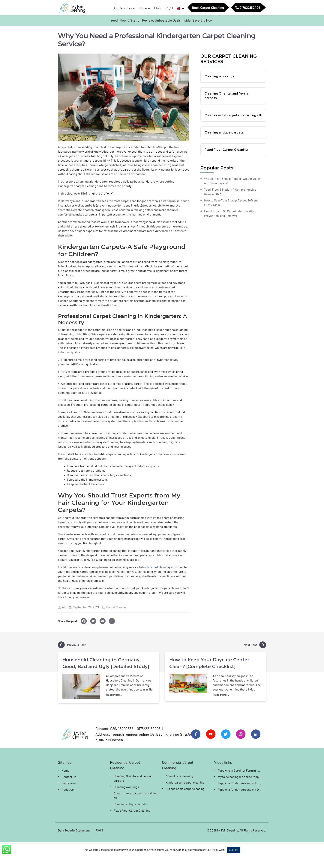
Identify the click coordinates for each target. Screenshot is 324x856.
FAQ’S (99, 830)
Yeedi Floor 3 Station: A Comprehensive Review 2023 (230, 192)
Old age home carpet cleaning (185, 788)
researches (82, 433)
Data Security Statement (74, 830)
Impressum (69, 783)
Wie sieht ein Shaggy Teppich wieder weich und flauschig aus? (232, 181)
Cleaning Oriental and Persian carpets (133, 778)
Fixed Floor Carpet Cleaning (132, 810)
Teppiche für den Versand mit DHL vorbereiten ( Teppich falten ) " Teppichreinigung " (240, 789)
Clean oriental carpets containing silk (136, 795)
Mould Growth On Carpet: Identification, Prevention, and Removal (230, 213)
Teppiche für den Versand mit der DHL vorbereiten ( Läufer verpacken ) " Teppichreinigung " (240, 783)
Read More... (114, 694)
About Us (68, 789)
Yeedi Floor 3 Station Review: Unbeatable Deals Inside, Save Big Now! (162, 20)
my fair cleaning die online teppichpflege (240, 776)
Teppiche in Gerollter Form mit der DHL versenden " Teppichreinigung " (240, 770)
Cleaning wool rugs (126, 787)
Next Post (250, 644)
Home (65, 770)
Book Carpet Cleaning (208, 7)
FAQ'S (169, 8)
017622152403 (249, 7)
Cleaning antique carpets (130, 804)
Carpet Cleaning (117, 607)
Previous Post (76, 644)
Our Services (122, 8)
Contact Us (69, 776)
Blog (157, 8)
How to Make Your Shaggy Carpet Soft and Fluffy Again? (231, 202)
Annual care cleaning (179, 776)
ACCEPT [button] (233, 849)
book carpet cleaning (156, 567)
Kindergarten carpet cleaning (185, 782)
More (143, 8)
